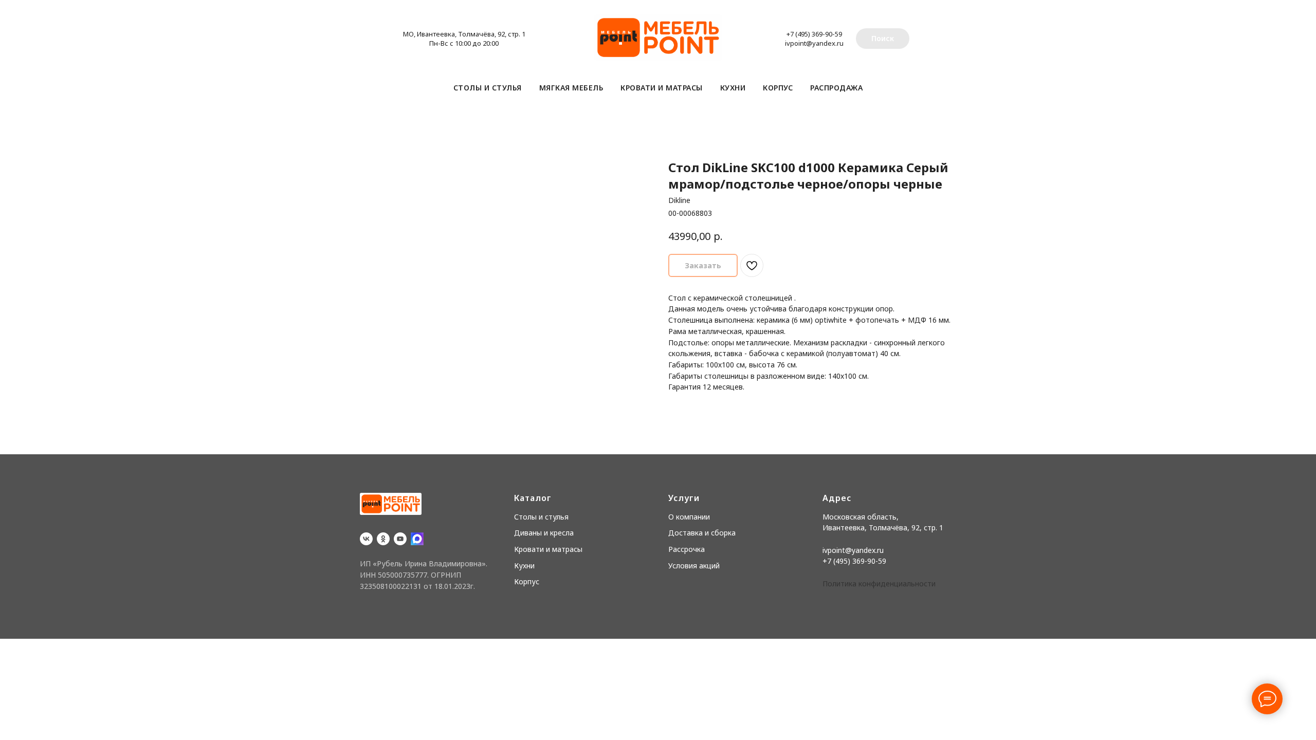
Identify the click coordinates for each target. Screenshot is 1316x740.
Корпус (778, 87)
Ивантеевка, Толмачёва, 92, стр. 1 (882, 527)
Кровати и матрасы (661, 87)
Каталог (533, 498)
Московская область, (860, 517)
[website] (417, 538)
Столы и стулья (487, 87)
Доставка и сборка (702, 533)
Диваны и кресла (544, 533)
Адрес (836, 498)
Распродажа (836, 87)
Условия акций (694, 565)
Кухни (733, 87)
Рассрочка (686, 549)
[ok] (383, 538)
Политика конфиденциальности (879, 583)
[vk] (366, 538)
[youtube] (400, 538)
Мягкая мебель (571, 87)
